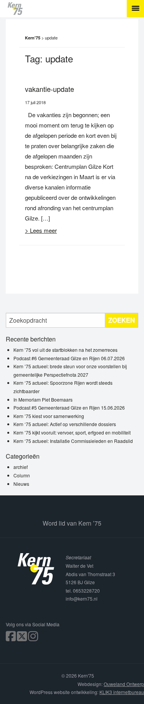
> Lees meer (41, 230)
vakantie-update (49, 89)
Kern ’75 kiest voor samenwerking (48, 416)
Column (21, 475)
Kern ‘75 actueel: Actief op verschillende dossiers (64, 424)
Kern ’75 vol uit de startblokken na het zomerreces (65, 349)
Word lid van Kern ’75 (72, 523)
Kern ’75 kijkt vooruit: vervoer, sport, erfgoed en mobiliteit (72, 432)
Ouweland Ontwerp (124, 684)
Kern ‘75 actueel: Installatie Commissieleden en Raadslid (73, 441)
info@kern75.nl (82, 598)
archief (20, 467)
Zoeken (121, 320)
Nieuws (21, 483)
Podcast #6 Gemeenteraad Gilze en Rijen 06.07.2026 (69, 358)
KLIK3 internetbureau (121, 692)
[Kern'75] (76, 8)
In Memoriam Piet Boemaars (43, 399)
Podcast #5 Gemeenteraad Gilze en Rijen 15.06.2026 (69, 407)
